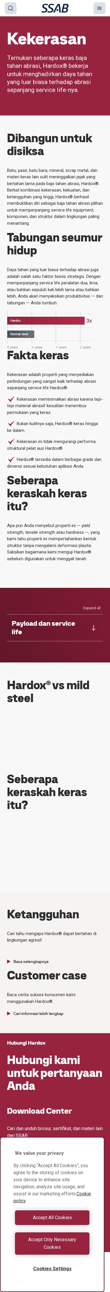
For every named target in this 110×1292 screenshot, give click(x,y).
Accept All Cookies (52, 1217)
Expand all (92, 608)
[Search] (10, 8)
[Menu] (99, 8)
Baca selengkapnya (30, 961)
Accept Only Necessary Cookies (52, 1243)
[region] (52, 1214)
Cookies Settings (52, 1268)
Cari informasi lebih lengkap (38, 1013)
